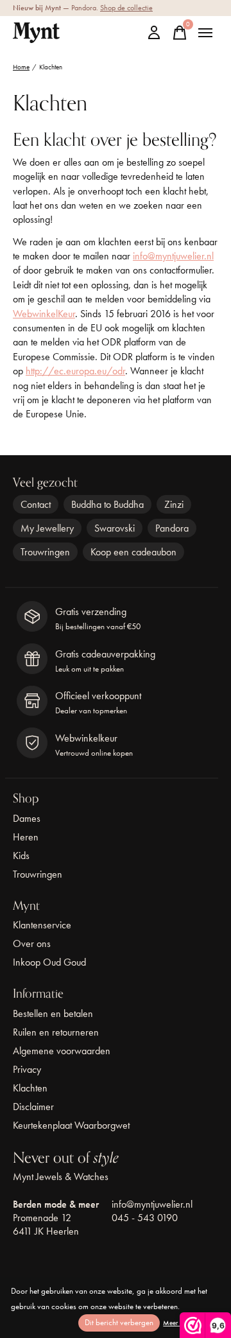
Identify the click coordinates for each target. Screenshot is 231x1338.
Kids (21, 855)
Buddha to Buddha (107, 504)
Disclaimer (33, 1106)
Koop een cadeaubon (133, 552)
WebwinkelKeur (44, 313)
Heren (25, 837)
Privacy (27, 1069)
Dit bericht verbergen (119, 1322)
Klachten (30, 1088)
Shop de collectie (126, 8)
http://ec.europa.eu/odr (75, 371)
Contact (36, 504)
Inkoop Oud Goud (49, 962)
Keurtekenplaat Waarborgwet (71, 1125)
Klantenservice (42, 925)
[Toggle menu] (205, 33)
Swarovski (114, 528)
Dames (26, 818)
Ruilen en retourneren (56, 1032)
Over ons (32, 943)
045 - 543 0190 (145, 1217)
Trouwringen (45, 552)
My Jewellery (47, 528)
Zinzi (174, 504)
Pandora (172, 528)
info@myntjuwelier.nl (173, 256)
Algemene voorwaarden (61, 1050)
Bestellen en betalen (53, 1013)
